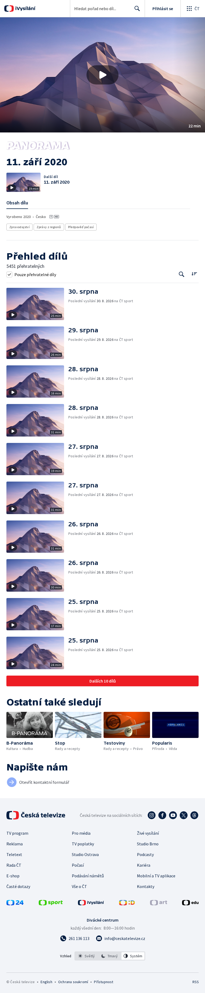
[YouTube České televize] (173, 815)
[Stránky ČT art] (158, 903)
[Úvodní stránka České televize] (36, 815)
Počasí (78, 865)
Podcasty (145, 854)
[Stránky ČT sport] (51, 903)
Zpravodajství (19, 227)
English (46, 981)
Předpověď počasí (81, 227)
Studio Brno (148, 843)
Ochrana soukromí (73, 981)
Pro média (81, 833)
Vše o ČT (79, 886)
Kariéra (143, 865)
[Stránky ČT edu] (190, 903)
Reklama (14, 843)
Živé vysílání (148, 833)
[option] (86, 956)
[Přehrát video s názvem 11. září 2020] (102, 74)
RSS (195, 981)
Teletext (14, 854)
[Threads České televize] (194, 815)
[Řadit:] (194, 273)
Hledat (137, 8)
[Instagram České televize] (151, 815)
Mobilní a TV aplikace (156, 875)
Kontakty (145, 886)
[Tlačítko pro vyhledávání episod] (181, 274)
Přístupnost (103, 981)
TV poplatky (83, 843)
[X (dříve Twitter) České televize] (183, 815)
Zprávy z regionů (49, 227)
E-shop (12, 875)
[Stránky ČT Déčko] (127, 903)
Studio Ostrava (85, 854)
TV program (17, 833)
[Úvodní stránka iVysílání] (24, 8)
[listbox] (109, 955)
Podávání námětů (88, 875)
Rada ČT (13, 865)
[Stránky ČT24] (14, 903)
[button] (102, 74)
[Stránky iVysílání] (91, 903)
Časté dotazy (18, 886)
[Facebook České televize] (162, 815)
